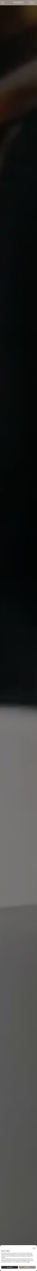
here (29, 1262)
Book (32, 2)
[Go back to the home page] (18, 2)
